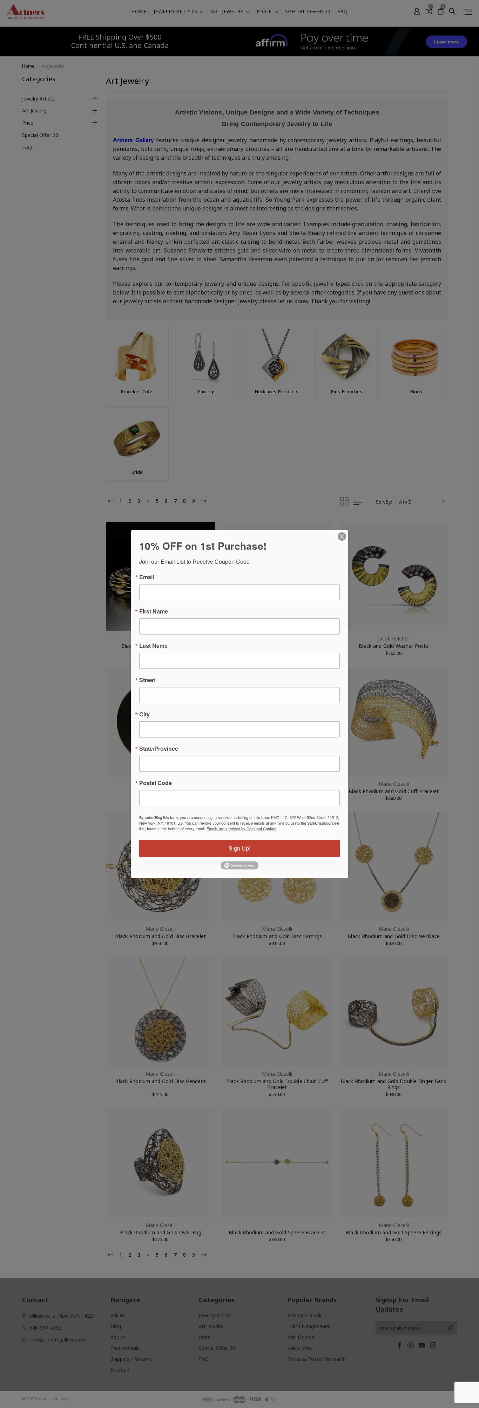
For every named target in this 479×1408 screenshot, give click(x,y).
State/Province (158, 748)
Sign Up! (239, 848)
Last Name (153, 645)
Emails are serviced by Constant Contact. (242, 828)
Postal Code (155, 783)
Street (147, 680)
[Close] (342, 536)
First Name (153, 611)
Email (146, 577)
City (144, 714)
